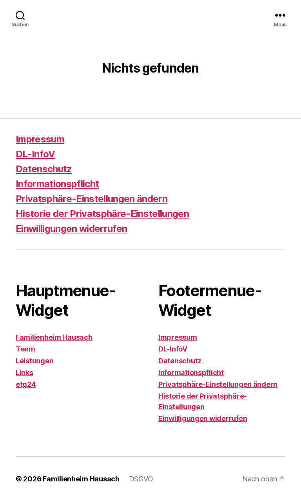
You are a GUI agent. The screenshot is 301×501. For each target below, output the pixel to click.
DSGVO (141, 479)
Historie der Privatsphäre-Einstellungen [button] (102, 213)
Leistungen (34, 361)
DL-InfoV (35, 154)
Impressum (40, 139)
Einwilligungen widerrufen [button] (71, 228)
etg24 (26, 384)
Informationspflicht (57, 183)
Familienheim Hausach (54, 337)
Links (24, 372)
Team (25, 349)
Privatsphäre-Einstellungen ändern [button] (91, 198)
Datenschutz (44, 169)
